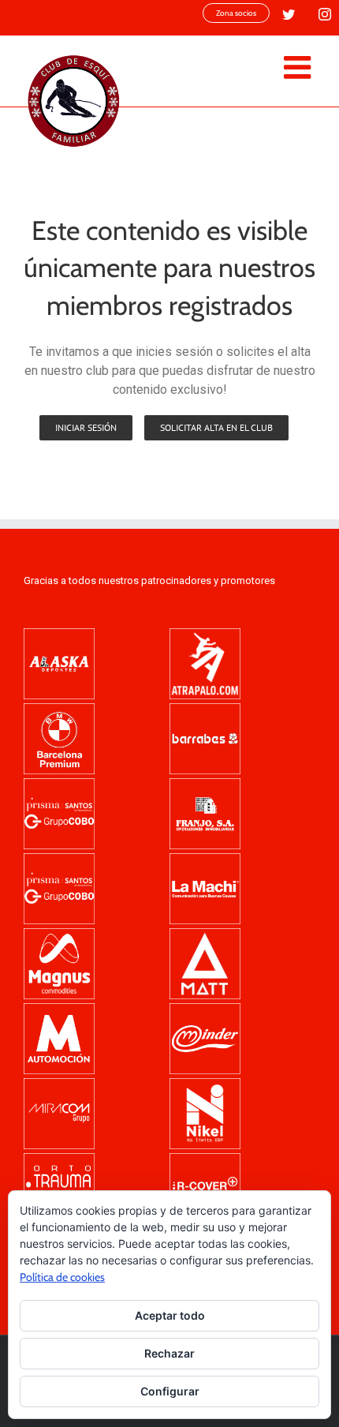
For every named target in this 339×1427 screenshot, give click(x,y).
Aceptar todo (170, 1315)
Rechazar (169, 1353)
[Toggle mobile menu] (299, 67)
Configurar (169, 1391)
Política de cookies (62, 1277)
